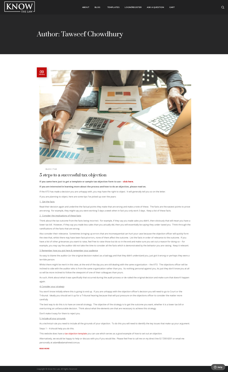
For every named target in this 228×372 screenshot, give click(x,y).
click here (128, 181)
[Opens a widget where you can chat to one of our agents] (218, 367)
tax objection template (76, 333)
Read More (44, 348)
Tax (55, 169)
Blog (48, 169)
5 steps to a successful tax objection (72, 175)
